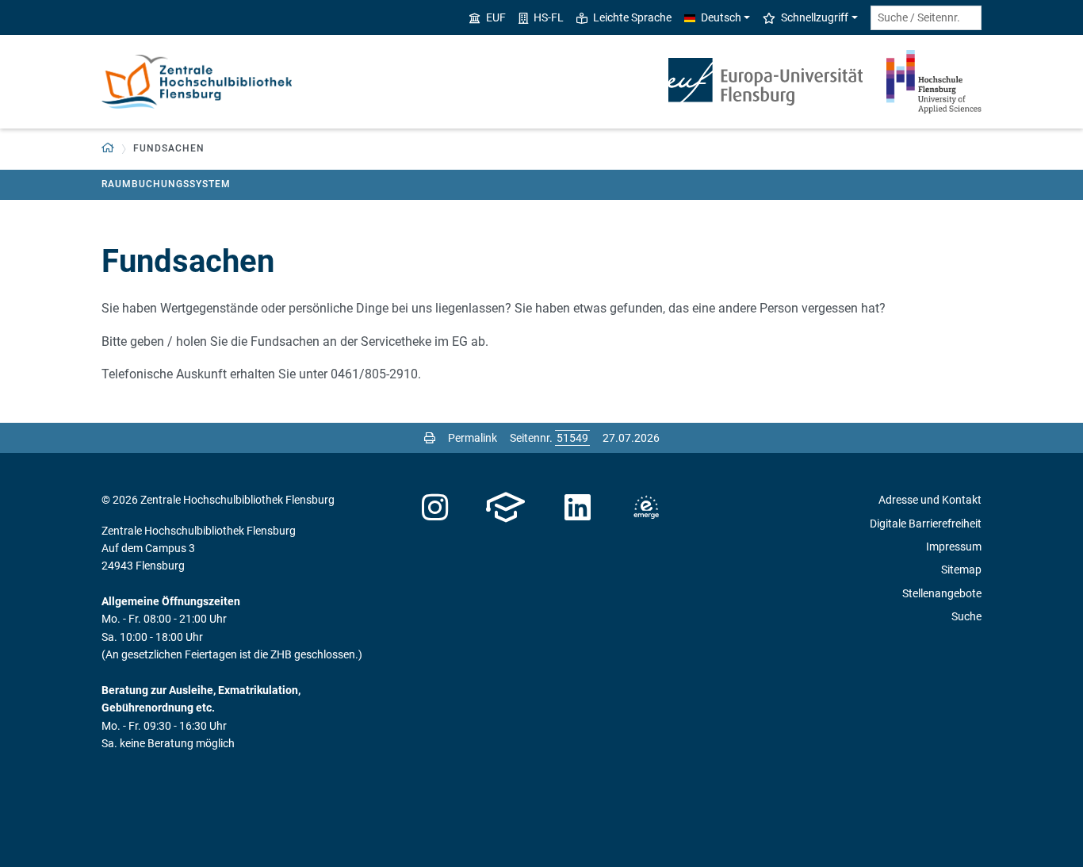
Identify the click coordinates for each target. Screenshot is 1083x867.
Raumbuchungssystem (166, 184)
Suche (966, 616)
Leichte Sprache (632, 17)
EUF (496, 17)
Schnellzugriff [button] (814, 17)
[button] (108, 149)
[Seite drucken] (429, 438)
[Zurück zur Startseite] (196, 82)
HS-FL (549, 17)
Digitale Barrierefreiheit (926, 523)
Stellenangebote (942, 593)
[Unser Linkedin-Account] (578, 507)
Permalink (472, 438)
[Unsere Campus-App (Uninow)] (505, 507)
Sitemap (961, 569)
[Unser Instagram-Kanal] (435, 507)
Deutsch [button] (721, 17)
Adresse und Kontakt (930, 499)
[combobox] (926, 18)
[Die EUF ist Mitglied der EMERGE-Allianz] (646, 507)
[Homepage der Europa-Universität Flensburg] (765, 81)
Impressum (954, 546)
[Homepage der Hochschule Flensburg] (934, 81)
